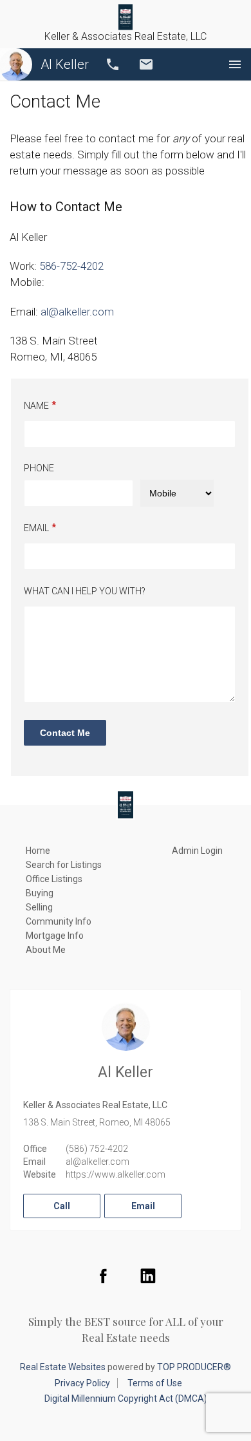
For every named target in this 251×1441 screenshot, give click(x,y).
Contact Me (65, 733)
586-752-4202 (71, 265)
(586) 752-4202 (97, 1149)
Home (38, 850)
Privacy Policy (82, 1383)
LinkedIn (148, 1275)
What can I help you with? (84, 591)
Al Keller (65, 64)
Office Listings (54, 879)
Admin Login (197, 850)
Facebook (103, 1275)
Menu (235, 64)
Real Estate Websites (63, 1367)
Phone (39, 468)
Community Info (58, 921)
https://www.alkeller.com (115, 1174)
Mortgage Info (55, 935)
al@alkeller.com (97, 1161)
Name (36, 405)
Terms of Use (154, 1383)
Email (146, 64)
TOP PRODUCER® (194, 1367)
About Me (46, 950)
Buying (39, 893)
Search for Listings (64, 865)
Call (113, 64)
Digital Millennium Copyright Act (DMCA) (125, 1398)
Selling (39, 907)
